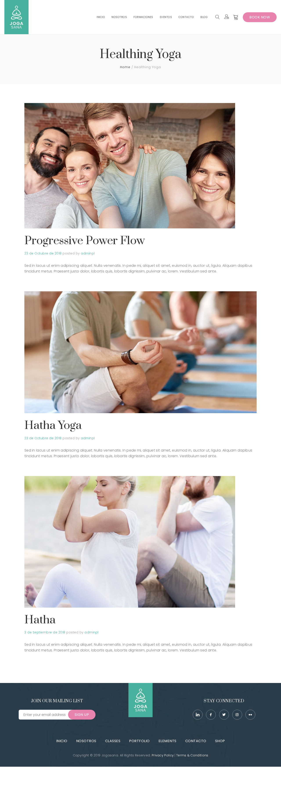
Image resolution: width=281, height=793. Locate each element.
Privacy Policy (163, 755)
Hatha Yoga (53, 425)
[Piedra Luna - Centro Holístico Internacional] (16, 17)
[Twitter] (224, 715)
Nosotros (86, 740)
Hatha (40, 620)
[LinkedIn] (198, 715)
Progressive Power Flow (84, 241)
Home (125, 67)
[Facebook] (211, 715)
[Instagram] (237, 715)
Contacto (195, 740)
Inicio (61, 740)
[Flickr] (250, 715)
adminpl (88, 253)
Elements (168, 740)
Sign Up (82, 714)
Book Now (259, 17)
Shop (220, 740)
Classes (113, 740)
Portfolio (139, 740)
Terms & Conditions (192, 755)
